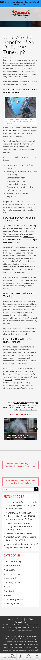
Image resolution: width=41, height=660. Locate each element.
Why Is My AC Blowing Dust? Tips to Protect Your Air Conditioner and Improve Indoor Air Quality (21, 515)
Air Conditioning (13, 561)
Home (4, 658)
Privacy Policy (20, 622)
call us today (26, 283)
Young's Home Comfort (20, 14)
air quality (10, 570)
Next (35, 429)
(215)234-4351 (11, 628)
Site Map (29, 619)
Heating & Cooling (20, 658)
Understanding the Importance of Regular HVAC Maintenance (22, 546)
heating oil (11, 578)
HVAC (8, 586)
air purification (13, 565)
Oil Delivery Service (15, 599)
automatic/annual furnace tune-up (17, 267)
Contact (28, 658)
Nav (37, 658)
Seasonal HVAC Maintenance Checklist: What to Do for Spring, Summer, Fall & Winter (21, 536)
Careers (20, 619)
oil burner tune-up (11, 130)
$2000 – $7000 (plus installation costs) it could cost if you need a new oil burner (20, 239)
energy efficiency (13, 574)
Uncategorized (12, 603)
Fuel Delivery (12, 658)
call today (8, 380)
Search (36, 489)
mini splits (11, 591)
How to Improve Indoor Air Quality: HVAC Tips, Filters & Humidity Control (19, 526)
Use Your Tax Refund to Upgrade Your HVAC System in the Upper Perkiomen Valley (21, 505)
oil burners (23, 405)
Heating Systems (20, 403)
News (8, 595)
